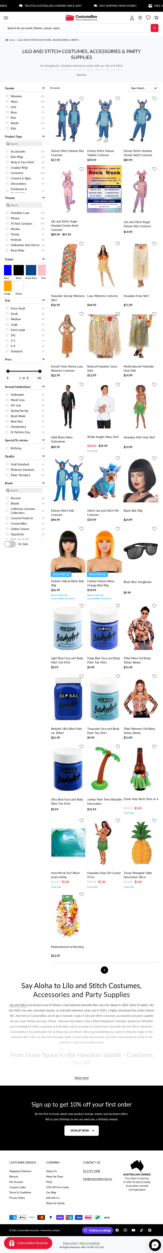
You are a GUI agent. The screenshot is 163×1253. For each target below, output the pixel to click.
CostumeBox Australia (28, 1230)
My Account (16, 1181)
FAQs (49, 1181)
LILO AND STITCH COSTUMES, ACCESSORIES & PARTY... (49, 40)
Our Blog (51, 1192)
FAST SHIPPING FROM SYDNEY (102, 5)
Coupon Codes (17, 1187)
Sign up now (80, 1130)
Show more (82, 1077)
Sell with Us (52, 1197)
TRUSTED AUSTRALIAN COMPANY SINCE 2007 (37, 5)
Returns (13, 1176)
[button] (6, 18)
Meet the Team (54, 1176)
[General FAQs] (140, 18)
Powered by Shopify (50, 1230)
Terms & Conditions (20, 1192)
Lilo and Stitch (18, 1005)
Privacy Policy (17, 1197)
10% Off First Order (57, 1187)
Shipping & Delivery (20, 1171)
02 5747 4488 (91, 1171)
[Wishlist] (148, 18)
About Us (51, 1171)
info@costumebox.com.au (97, 1178)
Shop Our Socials (55, 1203)
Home (12, 40)
